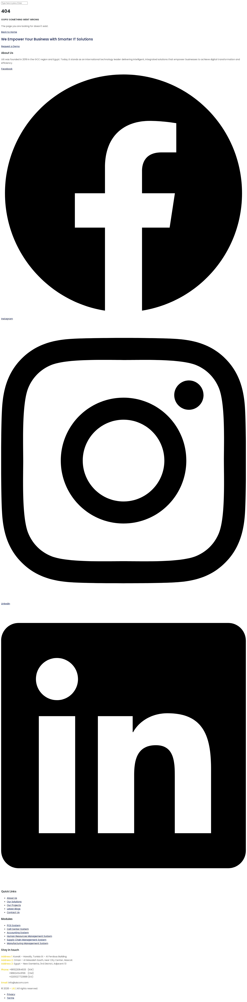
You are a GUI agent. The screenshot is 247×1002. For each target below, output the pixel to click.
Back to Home (9, 32)
